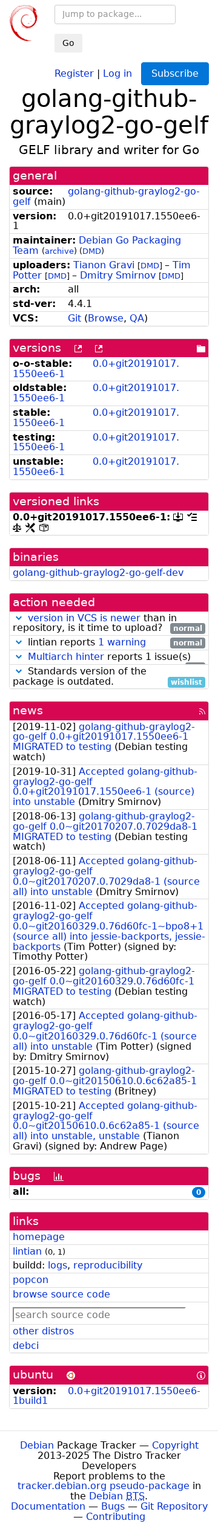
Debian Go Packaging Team (97, 245)
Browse (106, 318)
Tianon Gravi (103, 265)
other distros (43, 1331)
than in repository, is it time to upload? (107, 623)
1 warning (122, 642)
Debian (37, 1445)
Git (74, 318)
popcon (30, 1279)
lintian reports (113, 643)
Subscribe (175, 73)
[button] (19, 618)
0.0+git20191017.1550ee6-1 (96, 369)
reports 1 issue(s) (115, 657)
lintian (27, 1251)
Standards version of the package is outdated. (107, 677)
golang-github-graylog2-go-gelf (106, 196)
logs (57, 1265)
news (28, 710)
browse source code (61, 1294)
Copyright (175, 1445)
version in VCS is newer (84, 618)
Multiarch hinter (66, 656)
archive (59, 251)
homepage (39, 1237)
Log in (117, 73)
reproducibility (107, 1265)
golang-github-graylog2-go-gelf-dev (98, 572)
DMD (91, 251)
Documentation (48, 1506)
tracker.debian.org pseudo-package (104, 1486)
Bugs (113, 1506)
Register (74, 73)
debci (26, 1345)
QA (137, 318)
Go (68, 43)
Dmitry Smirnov (118, 275)
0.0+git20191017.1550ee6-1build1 (106, 1396)
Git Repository (174, 1506)
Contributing (115, 1516)
